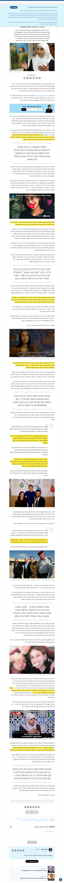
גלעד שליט (44, 820)
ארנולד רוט (30, 75)
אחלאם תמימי (37, 820)
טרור (47, 818)
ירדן (38, 818)
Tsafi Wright (44, 849)
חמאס (42, 818)
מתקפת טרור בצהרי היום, (42, 95)
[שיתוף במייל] (36, 78)
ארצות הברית (26, 818)
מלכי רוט (30, 820)
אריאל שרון (18, 818)
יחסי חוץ (33, 818)
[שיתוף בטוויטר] (33, 78)
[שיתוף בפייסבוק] (30, 78)
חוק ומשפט (52, 818)
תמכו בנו (13, 7)
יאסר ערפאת (52, 820)
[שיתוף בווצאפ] (27, 78)
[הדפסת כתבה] (24, 78)
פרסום (32, 842)
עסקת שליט (14, 704)
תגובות (37, 849)
